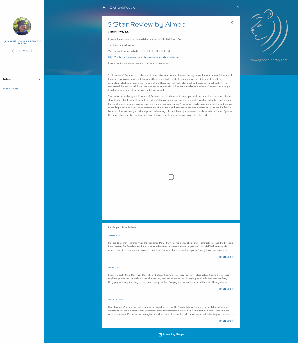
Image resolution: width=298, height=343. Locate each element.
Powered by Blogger (173, 335)
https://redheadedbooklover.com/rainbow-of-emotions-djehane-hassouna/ (145, 57)
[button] (232, 23)
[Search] (238, 8)
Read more (226, 257)
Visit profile (22, 51)
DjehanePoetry (122, 7)
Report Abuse (10, 89)
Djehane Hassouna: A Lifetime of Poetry (22, 43)
